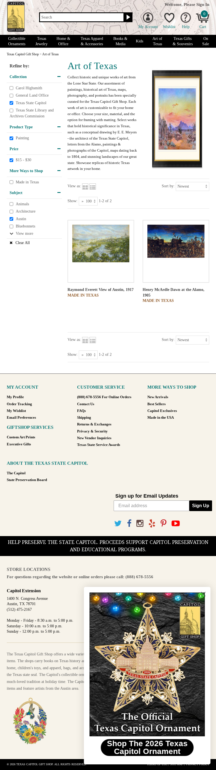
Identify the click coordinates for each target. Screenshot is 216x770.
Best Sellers (156, 404)
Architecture (25, 211)
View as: (74, 186)
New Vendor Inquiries (94, 438)
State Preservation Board (27, 480)
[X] (118, 524)
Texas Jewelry (41, 41)
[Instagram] (139, 524)
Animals (22, 204)
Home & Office (63, 41)
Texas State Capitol (31, 103)
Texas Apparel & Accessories (92, 41)
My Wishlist (16, 411)
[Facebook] (129, 524)
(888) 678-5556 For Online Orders (104, 397)
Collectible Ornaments (16, 41)
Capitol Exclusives (162, 411)
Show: (73, 201)
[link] (147, 664)
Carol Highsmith (29, 88)
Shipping (84, 418)
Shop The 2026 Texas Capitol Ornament (147, 747)
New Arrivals (157, 397)
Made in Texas (27, 182)
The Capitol (16, 473)
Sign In (202, 4)
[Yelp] (152, 524)
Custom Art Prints (21, 437)
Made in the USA (160, 418)
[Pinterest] (163, 524)
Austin (21, 219)
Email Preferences (21, 418)
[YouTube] (176, 524)
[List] (92, 186)
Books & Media (120, 41)
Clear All (22, 243)
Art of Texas (157, 41)
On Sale (205, 41)
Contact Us (85, 404)
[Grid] (85, 186)
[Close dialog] (203, 594)
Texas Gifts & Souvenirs (183, 41)
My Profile (15, 397)
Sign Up (200, 505)
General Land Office (32, 95)
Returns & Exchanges (94, 424)
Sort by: (168, 186)
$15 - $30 (23, 160)
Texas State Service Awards (98, 445)
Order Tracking (19, 404)
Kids (139, 41)
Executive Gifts (19, 444)
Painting (22, 138)
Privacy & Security (92, 431)
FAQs (81, 411)
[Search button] (127, 17)
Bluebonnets (25, 226)
